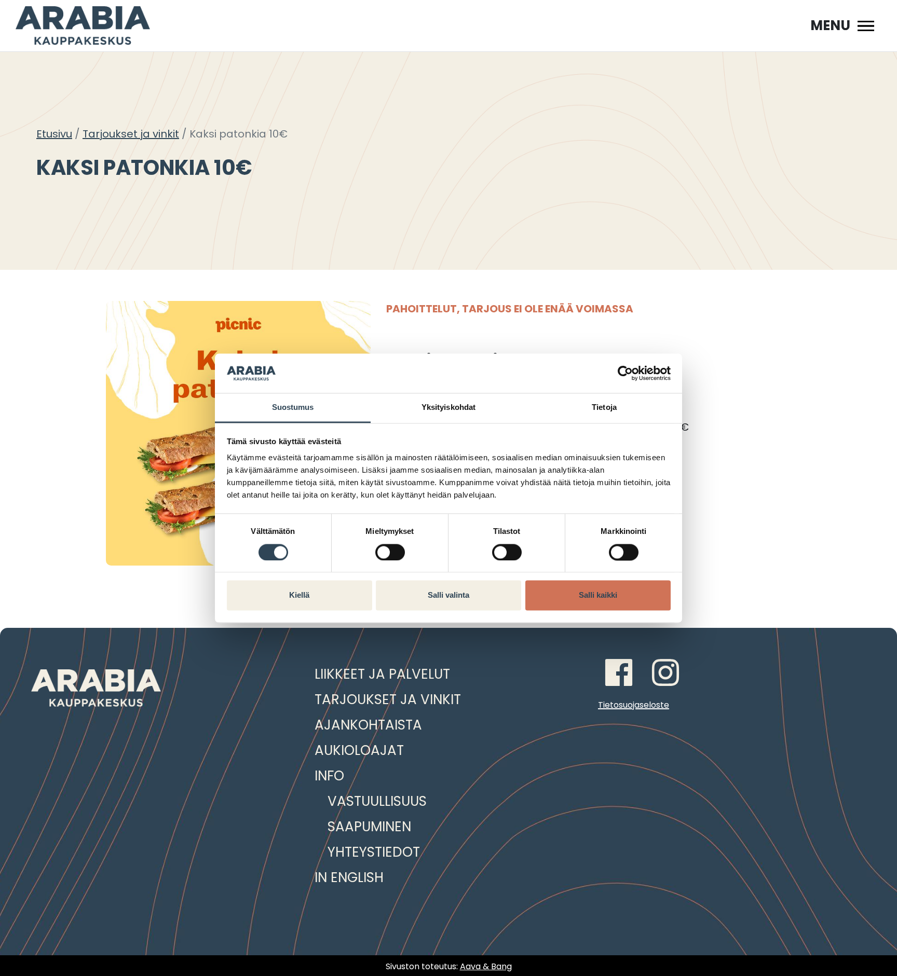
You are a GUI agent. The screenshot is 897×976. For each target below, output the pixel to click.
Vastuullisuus (377, 801)
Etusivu (54, 134)
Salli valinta (448, 595)
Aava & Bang (486, 966)
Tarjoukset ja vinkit (131, 134)
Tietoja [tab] (604, 407)
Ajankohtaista (368, 725)
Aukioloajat (359, 750)
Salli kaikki (598, 595)
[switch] (390, 552)
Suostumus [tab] (293, 407)
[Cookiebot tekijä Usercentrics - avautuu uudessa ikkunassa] (625, 373)
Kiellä (299, 595)
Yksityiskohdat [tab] (448, 407)
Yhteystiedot (374, 852)
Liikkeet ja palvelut (382, 674)
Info (329, 775)
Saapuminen (369, 826)
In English (349, 877)
